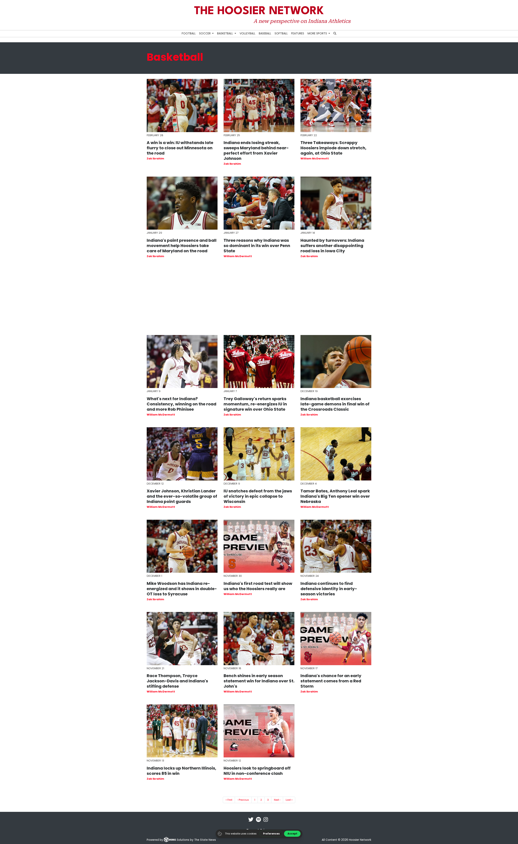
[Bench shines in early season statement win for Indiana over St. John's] (259, 638)
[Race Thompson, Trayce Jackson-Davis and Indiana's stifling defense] (182, 638)
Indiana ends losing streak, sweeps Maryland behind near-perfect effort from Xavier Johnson (256, 150)
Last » (289, 800)
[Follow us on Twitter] (251, 822)
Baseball (265, 33)
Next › (277, 800)
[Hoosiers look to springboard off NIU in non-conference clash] (259, 731)
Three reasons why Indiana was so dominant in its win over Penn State (257, 246)
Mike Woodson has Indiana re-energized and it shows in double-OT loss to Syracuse (182, 589)
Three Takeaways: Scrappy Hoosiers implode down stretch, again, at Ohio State (333, 148)
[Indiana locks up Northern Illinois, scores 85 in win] (182, 731)
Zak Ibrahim (155, 158)
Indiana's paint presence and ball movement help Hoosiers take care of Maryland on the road (182, 246)
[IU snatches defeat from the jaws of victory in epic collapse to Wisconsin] (259, 453)
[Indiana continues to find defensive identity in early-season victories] (335, 546)
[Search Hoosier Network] (335, 33)
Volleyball (247, 33)
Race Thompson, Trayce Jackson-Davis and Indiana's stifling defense (177, 681)
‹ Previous (243, 800)
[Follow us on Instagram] (265, 822)
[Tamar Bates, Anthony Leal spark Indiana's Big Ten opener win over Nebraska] (335, 453)
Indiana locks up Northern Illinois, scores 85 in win (181, 770)
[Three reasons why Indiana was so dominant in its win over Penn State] (259, 203)
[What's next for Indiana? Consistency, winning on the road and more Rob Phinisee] (182, 361)
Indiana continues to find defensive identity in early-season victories (328, 589)
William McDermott (314, 158)
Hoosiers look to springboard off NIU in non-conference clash (257, 770)
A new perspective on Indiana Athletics (302, 21)
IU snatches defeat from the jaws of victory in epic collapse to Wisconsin (258, 496)
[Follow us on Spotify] (258, 822)
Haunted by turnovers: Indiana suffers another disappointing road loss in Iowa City (332, 246)
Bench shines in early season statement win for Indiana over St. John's (259, 681)
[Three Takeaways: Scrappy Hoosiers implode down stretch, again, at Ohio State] (335, 105)
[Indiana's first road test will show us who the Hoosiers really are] (259, 546)
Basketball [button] (225, 33)
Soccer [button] (205, 33)
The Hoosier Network (259, 11)
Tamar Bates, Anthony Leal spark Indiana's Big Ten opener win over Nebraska (335, 496)
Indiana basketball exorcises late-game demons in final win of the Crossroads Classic (334, 404)
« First (229, 800)
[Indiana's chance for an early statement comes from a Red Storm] (335, 638)
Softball (281, 33)
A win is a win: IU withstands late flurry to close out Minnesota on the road (180, 148)
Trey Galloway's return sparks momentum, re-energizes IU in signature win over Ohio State (255, 404)
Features (297, 33)
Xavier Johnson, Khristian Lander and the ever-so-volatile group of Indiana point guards (182, 496)
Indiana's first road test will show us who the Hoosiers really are (258, 586)
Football (189, 33)
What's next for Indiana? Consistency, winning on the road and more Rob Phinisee (181, 404)
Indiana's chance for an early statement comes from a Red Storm (330, 681)
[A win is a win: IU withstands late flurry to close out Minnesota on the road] (182, 105)
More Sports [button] (318, 33)
